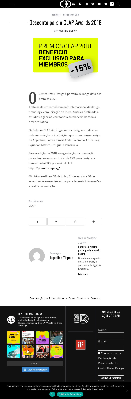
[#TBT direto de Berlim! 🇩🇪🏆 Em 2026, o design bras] (42, 351)
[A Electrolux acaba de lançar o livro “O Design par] (56, 337)
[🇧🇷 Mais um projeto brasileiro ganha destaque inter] (28, 337)
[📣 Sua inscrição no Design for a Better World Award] (56, 351)
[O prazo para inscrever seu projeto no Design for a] (42, 337)
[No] (127, 390)
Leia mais (83, 274)
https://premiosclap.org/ (44, 168)
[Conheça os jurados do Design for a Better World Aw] (13, 337)
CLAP (32, 206)
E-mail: (102, 341)
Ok (52, 394)
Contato (96, 298)
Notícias (55, 14)
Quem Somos (77, 298)
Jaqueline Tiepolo (68, 30)
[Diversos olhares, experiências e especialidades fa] (28, 351)
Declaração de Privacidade (47, 298)
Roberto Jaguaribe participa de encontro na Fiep (89, 250)
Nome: (102, 330)
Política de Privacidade (70, 394)
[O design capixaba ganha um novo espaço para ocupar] (13, 351)
